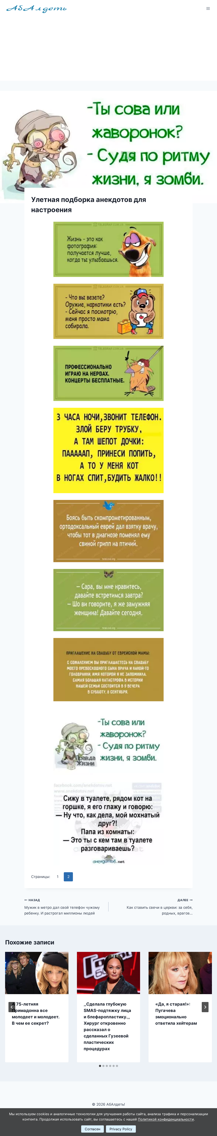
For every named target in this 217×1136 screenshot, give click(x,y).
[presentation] (36, 973)
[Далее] (205, 1007)
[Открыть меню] (208, 8)
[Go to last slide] (11, 1007)
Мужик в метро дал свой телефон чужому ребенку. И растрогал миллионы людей (62, 906)
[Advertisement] (108, 49)
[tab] (100, 1066)
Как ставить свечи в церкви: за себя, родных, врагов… (160, 906)
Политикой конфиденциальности (166, 1119)
